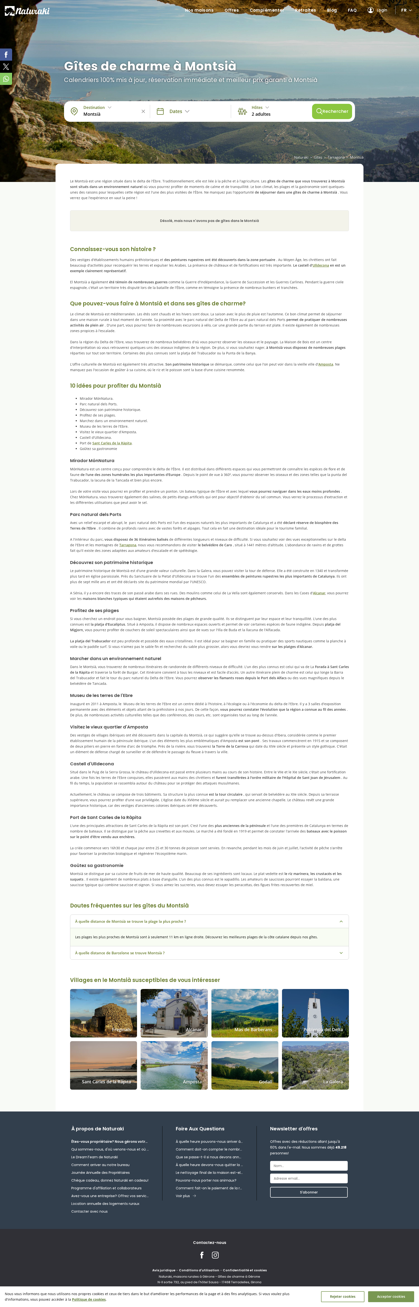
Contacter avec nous (89, 1211)
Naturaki (301, 157)
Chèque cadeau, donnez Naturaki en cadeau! (109, 1180)
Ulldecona (321, 265)
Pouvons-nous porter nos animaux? (206, 1180)
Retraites (305, 10)
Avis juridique (163, 1270)
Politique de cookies (89, 1299)
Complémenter (267, 10)
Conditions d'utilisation (199, 1270)
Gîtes (318, 157)
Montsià (356, 157)
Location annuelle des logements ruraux (105, 1203)
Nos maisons (199, 10)
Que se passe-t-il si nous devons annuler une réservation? (209, 1157)
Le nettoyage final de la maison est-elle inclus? (209, 1172)
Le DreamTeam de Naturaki (94, 1157)
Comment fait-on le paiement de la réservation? (209, 1188)
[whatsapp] (6, 79)
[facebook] (6, 55)
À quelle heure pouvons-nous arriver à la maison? (209, 1141)
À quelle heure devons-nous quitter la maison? (209, 1164)
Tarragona (336, 157)
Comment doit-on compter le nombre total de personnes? (209, 1149)
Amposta (325, 364)
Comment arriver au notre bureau (100, 1164)
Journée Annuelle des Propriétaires (100, 1172)
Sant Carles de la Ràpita (112, 443)
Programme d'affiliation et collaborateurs (106, 1188)
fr (404, 10)
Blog (332, 10)
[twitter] (6, 67)
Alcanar (319, 593)
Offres (232, 10)
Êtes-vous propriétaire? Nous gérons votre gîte (110, 1141)
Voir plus (183, 1195)
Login (382, 10)
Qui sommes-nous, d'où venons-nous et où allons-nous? (110, 1149)
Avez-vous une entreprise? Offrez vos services (110, 1195)
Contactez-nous (209, 1242)
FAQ (352, 10)
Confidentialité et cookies (245, 1270)
